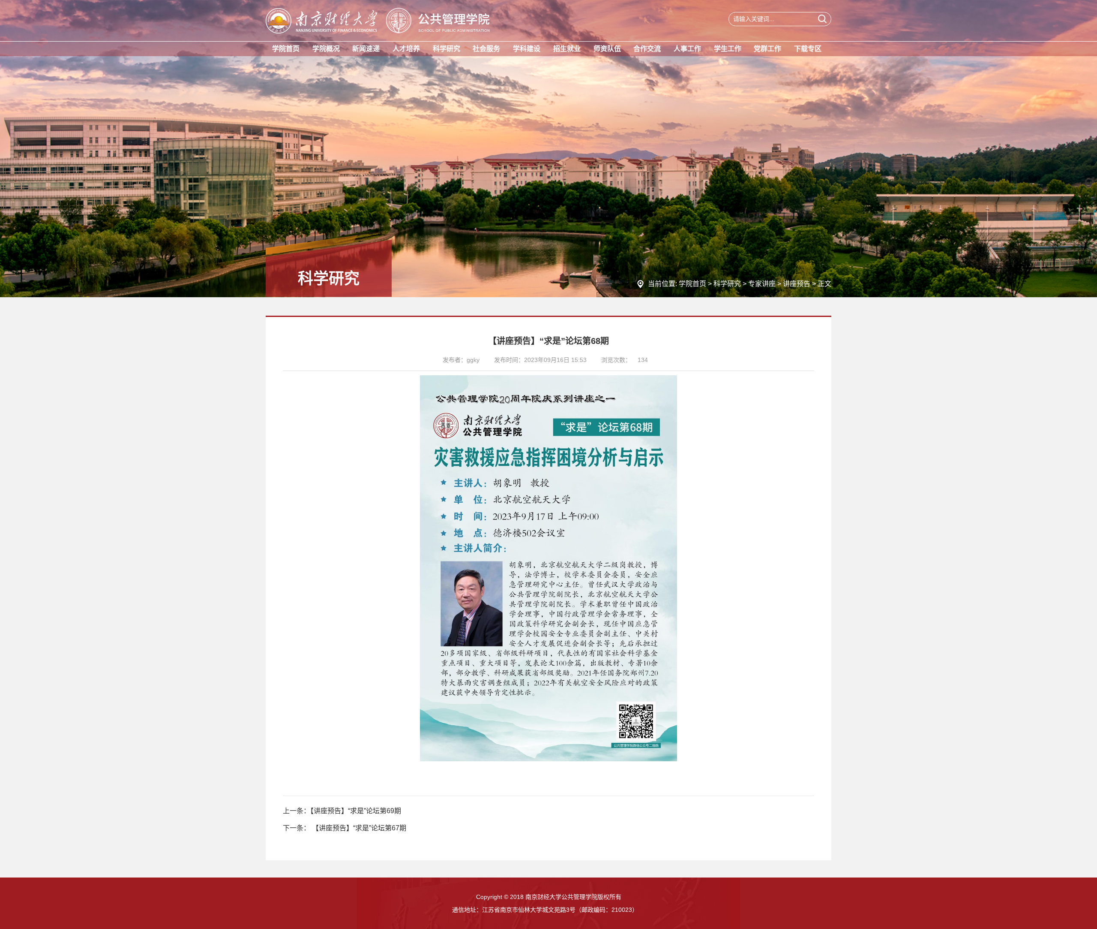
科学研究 (446, 48)
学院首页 (286, 48)
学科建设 (526, 48)
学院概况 (326, 48)
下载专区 (807, 48)
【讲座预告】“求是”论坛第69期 (355, 810)
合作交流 (647, 48)
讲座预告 (796, 283)
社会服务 (486, 48)
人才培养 (406, 48)
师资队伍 (607, 48)
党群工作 (767, 48)
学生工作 (727, 48)
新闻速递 (366, 48)
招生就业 (567, 48)
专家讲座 (762, 283)
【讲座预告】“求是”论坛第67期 (358, 828)
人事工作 (687, 48)
